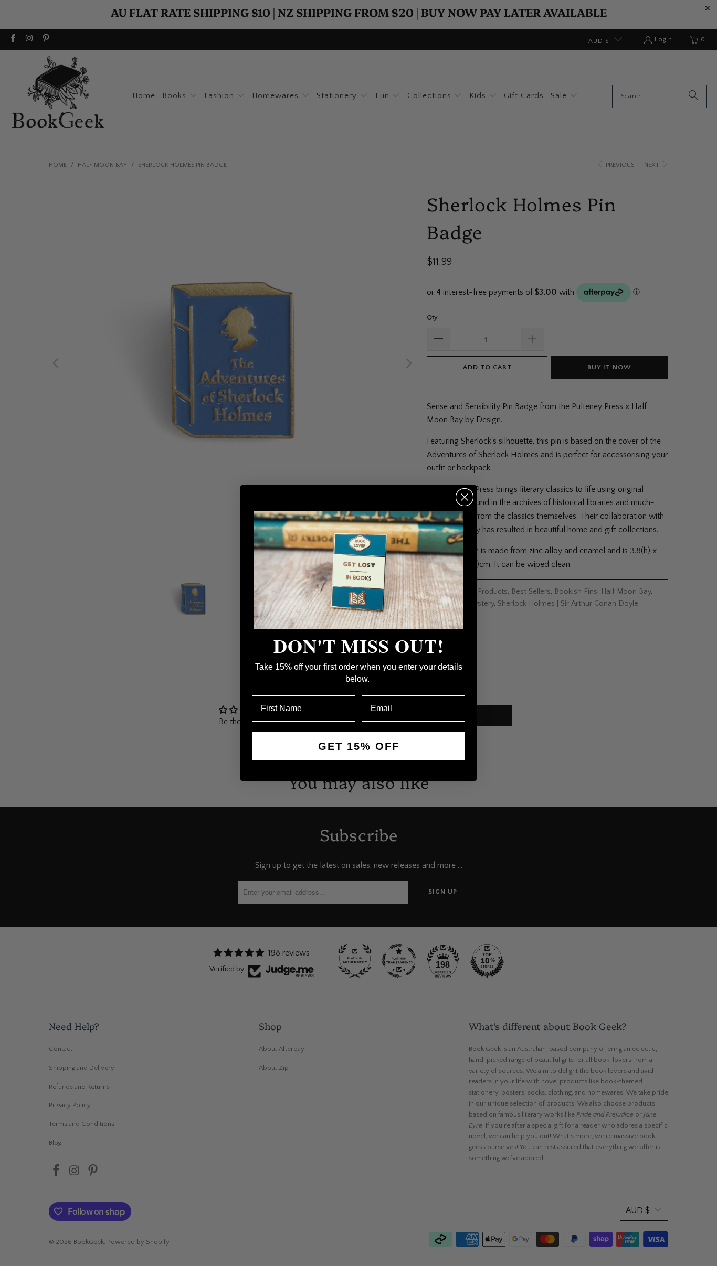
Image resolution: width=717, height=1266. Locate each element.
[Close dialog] (464, 497)
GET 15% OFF (358, 746)
